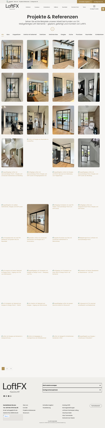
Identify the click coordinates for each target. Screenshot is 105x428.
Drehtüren (43, 34)
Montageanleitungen (68, 408)
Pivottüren (79, 34)
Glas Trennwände (67, 415)
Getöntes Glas (53, 34)
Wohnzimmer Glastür (68, 418)
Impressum (41, 422)
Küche (71, 34)
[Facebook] (4, 396)
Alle (2, 34)
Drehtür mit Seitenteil (30, 34)
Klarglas (63, 34)
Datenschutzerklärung (52, 422)
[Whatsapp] (11, 396)
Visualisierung (47, 408)
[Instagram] (6, 396)
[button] (103, 9)
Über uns (16, 1)
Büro (8, 34)
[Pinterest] (9, 396)
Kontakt (11, 1)
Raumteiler (89, 34)
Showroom (26, 413)
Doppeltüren (16, 34)
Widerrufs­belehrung (61, 422)
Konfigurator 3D (34, 1)
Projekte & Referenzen (24, 1)
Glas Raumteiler (67, 413)
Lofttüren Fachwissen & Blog (70, 410)
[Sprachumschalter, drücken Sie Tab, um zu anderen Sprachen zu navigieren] (8, 1)
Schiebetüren (99, 34)
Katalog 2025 (66, 405)
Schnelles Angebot (48, 405)
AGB (46, 422)
